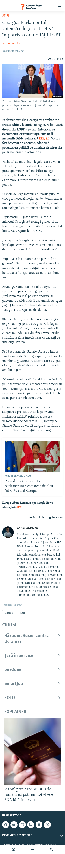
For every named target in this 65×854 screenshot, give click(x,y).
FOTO (9, 697)
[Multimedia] (32, 849)
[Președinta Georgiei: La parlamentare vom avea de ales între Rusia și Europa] (32, 456)
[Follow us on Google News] (39, 824)
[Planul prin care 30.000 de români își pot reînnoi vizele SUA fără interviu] (32, 751)
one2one (12, 669)
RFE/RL (44, 138)
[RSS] (30, 824)
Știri (5, 15)
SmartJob (13, 683)
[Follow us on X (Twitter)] (47, 824)
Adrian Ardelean (12, 43)
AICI (19, 507)
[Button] (55, 59)
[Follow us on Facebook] (5, 824)
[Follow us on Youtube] (13, 824)
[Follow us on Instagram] (22, 824)
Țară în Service (18, 655)
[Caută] (51, 849)
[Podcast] (13, 849)
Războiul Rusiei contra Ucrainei (26, 638)
